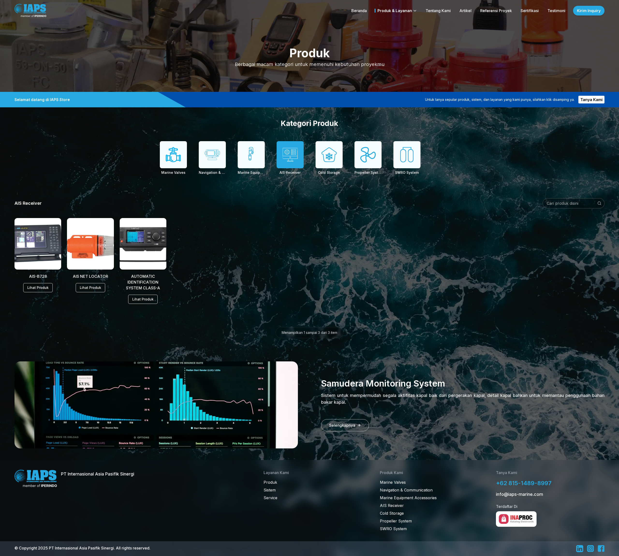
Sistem (270, 490)
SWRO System (393, 528)
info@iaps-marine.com (519, 494)
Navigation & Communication (406, 490)
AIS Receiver (392, 505)
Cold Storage (392, 513)
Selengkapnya (342, 425)
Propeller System (396, 521)
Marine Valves (393, 482)
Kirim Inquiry (589, 10)
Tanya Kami (591, 99)
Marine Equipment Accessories (408, 497)
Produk (270, 482)
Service (270, 497)
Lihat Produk (38, 287)
